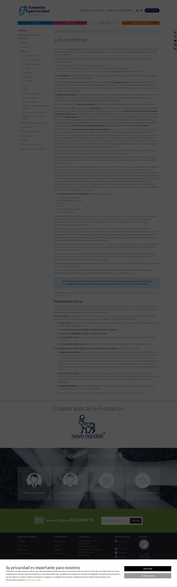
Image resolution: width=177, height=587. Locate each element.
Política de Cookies (33, 580)
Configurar (147, 576)
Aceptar (147, 569)
